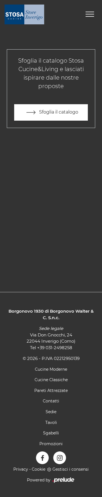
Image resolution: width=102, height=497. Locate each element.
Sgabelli (51, 433)
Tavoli (51, 422)
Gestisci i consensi (70, 469)
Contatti (51, 401)
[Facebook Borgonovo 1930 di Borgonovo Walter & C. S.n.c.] (42, 457)
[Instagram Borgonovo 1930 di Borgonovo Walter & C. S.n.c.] (59, 457)
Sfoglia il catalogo (58, 112)
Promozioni (51, 443)
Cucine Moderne (51, 369)
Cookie (38, 469)
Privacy (20, 469)
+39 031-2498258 (54, 347)
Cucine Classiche (51, 379)
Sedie (51, 411)
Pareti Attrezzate (51, 390)
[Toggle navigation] (89, 14)
